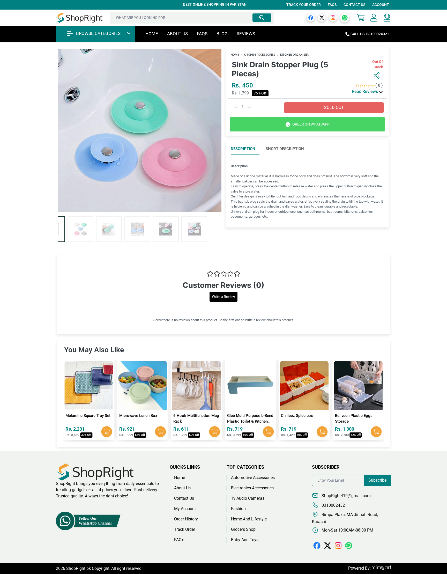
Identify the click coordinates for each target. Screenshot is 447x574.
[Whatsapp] (344, 17)
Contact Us (354, 5)
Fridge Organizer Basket (356, 415)
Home (151, 33)
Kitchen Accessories (259, 54)
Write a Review (223, 297)
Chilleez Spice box (243, 415)
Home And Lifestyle (249, 519)
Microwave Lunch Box (84, 415)
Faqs (202, 33)
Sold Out (334, 107)
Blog (222, 33)
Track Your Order (303, 5)
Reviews (246, 33)
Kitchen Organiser (294, 54)
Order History (186, 519)
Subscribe (377, 480)
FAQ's (179, 539)
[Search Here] (261, 17)
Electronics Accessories (252, 487)
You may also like (94, 349)
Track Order (184, 529)
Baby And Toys (244, 539)
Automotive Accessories (253, 477)
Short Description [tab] (285, 148)
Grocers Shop (243, 529)
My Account (185, 508)
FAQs (332, 5)
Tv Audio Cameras (247, 498)
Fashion (238, 508)
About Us (177, 33)
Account (380, 5)
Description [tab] (243, 148)
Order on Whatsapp (311, 124)
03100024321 (334, 505)
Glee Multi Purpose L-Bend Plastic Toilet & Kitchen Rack (196, 421)
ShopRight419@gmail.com (346, 495)
